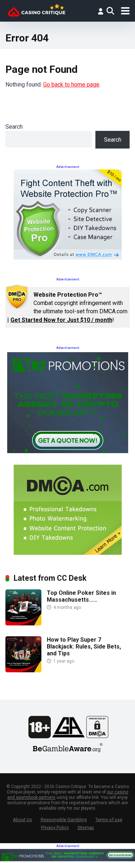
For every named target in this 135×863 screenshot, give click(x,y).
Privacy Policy (55, 827)
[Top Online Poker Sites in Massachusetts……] (23, 623)
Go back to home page (71, 84)
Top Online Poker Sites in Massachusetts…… (81, 596)
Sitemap (85, 827)
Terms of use (108, 819)
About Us (22, 819)
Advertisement (67, 167)
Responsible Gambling (64, 819)
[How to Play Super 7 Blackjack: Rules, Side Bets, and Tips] (23, 670)
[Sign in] (100, 11)
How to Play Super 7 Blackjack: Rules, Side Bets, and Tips (84, 646)
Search (14, 126)
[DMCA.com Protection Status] (97, 736)
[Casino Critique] (36, 10)
